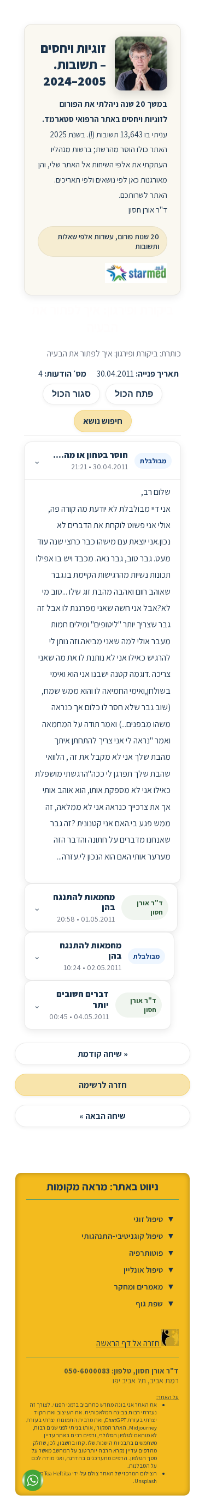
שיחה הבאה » (102, 1116)
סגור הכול (71, 393)
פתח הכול (134, 393)
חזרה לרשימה (103, 1085)
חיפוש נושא (102, 421)
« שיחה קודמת (103, 1054)
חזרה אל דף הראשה (128, 1343)
